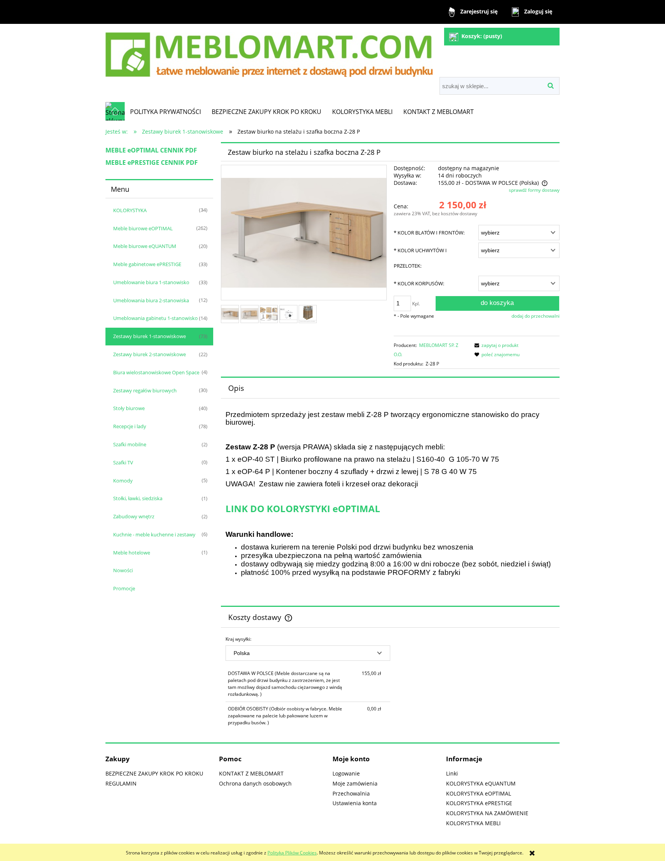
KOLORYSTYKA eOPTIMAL (478, 793)
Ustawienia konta (354, 803)
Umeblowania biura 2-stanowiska (151, 300)
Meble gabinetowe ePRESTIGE (147, 264)
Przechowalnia (351, 793)
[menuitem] (165, 111)
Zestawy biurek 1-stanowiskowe (149, 336)
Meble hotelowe (131, 552)
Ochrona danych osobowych (255, 783)
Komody (123, 480)
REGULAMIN (121, 783)
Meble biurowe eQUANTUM (144, 246)
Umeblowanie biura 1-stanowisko (151, 282)
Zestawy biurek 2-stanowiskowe (149, 354)
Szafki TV (123, 462)
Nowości (123, 570)
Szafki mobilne (129, 444)
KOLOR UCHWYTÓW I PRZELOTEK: (420, 258)
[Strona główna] (269, 51)
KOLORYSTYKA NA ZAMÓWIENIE (487, 813)
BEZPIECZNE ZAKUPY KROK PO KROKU (154, 773)
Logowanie (346, 773)
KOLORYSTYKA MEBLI (473, 823)
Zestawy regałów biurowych (145, 390)
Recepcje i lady (129, 426)
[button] (495, 345)
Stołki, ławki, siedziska (137, 498)
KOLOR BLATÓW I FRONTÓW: (429, 232)
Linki (452, 773)
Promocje (124, 588)
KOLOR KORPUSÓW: (419, 283)
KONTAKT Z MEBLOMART (251, 773)
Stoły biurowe (129, 408)
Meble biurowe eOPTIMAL (143, 228)
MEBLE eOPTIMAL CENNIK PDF (151, 150)
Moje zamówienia (355, 783)
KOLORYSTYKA (130, 210)
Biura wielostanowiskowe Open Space (156, 372)
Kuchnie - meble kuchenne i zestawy (154, 534)
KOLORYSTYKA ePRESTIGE (479, 803)
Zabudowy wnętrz (133, 516)
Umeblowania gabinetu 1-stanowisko (155, 318)
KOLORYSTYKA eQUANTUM (481, 783)
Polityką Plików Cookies (292, 852)
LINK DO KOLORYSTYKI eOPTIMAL (303, 508)
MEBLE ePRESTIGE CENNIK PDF (151, 162)
